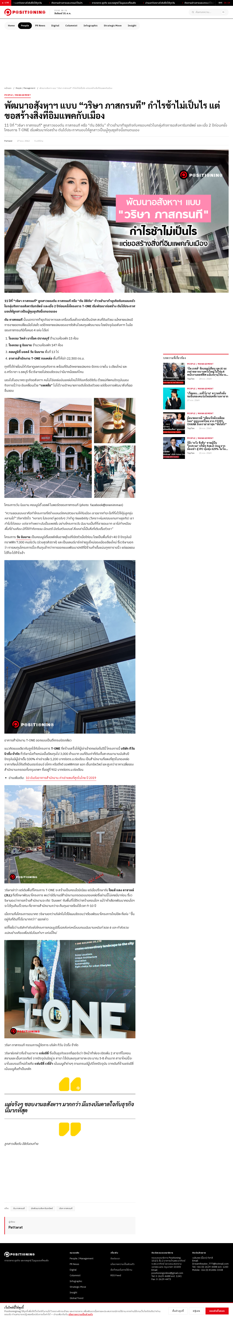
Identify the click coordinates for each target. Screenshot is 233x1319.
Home (11, 26)
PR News (40, 26)
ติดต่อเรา (115, 1259)
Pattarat (8, 141)
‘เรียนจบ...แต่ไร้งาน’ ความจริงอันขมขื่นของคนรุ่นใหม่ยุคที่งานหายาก (207, 395)
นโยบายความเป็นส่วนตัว (122, 1264)
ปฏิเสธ (196, 1311)
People (25, 26)
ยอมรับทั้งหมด (217, 1311)
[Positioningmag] (24, 12)
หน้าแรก (7, 88)
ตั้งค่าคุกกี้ (178, 1311)
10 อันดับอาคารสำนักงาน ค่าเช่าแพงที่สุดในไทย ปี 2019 (61, 778)
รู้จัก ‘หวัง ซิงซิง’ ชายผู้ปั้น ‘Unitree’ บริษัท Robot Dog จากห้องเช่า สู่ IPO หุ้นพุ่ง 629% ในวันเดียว (206, 446)
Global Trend (76, 1298)
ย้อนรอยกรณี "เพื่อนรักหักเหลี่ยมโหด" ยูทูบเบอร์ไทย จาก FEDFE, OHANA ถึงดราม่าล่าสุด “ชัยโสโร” (207, 421)
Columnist (71, 26)
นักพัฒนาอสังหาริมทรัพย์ (42, 1208)
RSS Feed (115, 1275)
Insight (132, 26)
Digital (55, 26)
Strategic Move (113, 26)
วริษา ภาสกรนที (65, 1208)
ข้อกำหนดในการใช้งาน (121, 1270)
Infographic (91, 26)
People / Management (25, 88)
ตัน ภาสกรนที (19, 1208)
